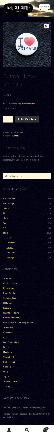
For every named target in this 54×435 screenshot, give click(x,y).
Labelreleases (9, 198)
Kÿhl (5, 337)
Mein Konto (9, 430)
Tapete (6, 376)
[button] (46, 26)
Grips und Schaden (11, 317)
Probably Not (9, 362)
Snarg (5, 371)
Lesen (9, 237)
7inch (5, 218)
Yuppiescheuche (10, 381)
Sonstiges (10, 257)
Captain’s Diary (9, 298)
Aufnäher (10, 252)
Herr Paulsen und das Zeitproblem (18, 322)
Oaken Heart (8, 357)
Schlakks (7, 366)
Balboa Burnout (10, 283)
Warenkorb (41, 427)
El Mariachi (7, 303)
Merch (5, 233)
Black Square (8, 288)
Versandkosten (28, 103)
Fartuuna (7, 308)
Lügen (6, 347)
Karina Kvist (8, 332)
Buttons (15, 135)
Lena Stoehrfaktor (11, 342)
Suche (27, 430)
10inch (6, 208)
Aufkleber (10, 242)
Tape (5, 223)
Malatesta (7, 352)
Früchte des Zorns (11, 312)
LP (4, 213)
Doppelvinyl (8, 203)
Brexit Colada (9, 293)
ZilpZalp (7, 386)
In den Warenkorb (27, 119)
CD (4, 228)
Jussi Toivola (8, 327)
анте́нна (7, 278)
